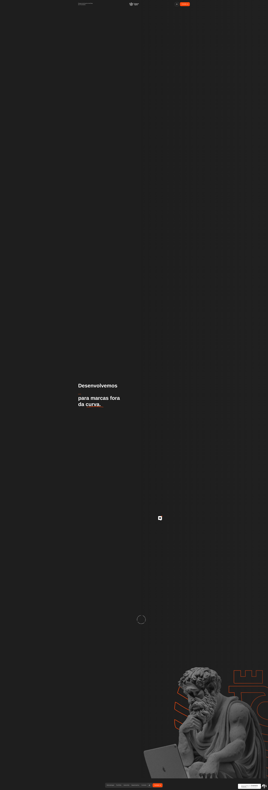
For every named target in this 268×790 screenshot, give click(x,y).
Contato (184, 4)
